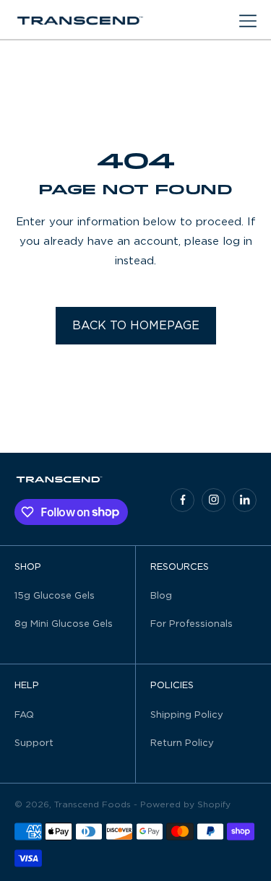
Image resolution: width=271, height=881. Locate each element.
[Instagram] (213, 500)
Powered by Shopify (185, 804)
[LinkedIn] (245, 500)
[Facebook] (182, 500)
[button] (248, 20)
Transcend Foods (92, 804)
